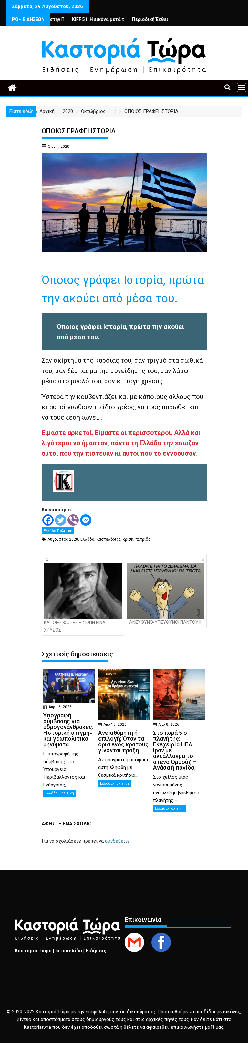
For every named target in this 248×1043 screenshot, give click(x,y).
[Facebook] (48, 520)
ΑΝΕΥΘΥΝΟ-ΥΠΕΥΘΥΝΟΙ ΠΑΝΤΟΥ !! (165, 622)
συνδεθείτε (117, 841)
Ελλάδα (87, 539)
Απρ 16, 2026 (60, 707)
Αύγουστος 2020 (62, 539)
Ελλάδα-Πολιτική (58, 531)
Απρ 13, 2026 (115, 724)
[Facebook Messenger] (85, 520)
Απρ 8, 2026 (168, 724)
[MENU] (241, 87)
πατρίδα (143, 539)
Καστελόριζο (108, 539)
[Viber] (73, 520)
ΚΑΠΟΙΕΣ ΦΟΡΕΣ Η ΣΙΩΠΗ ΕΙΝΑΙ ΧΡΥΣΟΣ (75, 626)
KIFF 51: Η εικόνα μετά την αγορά (88, 19)
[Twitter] (60, 520)
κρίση (128, 539)
